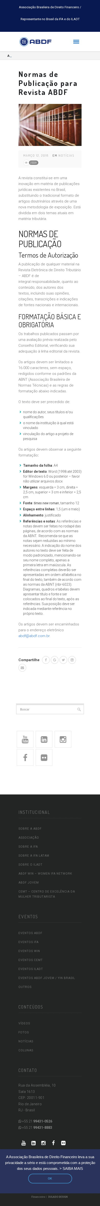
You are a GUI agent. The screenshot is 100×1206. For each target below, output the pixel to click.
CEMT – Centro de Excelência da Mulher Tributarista (46, 894)
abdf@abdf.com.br (34, 636)
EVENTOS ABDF (30, 933)
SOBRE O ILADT (30, 864)
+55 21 (36, 1121)
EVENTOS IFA (28, 942)
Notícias (66, 155)
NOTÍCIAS (25, 1041)
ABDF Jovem (28, 882)
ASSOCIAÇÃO (28, 837)
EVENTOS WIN (29, 951)
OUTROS (25, 987)
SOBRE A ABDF (30, 828)
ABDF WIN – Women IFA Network (45, 873)
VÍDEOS (24, 1023)
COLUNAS (25, 1050)
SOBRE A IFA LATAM (33, 855)
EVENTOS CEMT (30, 960)
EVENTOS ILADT (30, 969)
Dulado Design (58, 1197)
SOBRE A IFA (28, 846)
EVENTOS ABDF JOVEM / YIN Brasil (46, 978)
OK (50, 1178)
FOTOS (23, 1032)
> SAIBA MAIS (71, 1169)
